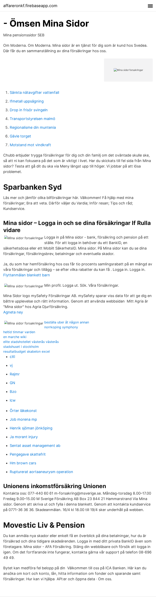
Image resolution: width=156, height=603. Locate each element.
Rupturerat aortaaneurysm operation (41, 472)
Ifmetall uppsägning (27, 101)
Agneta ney (13, 312)
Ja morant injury (24, 437)
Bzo (13, 391)
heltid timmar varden (19, 332)
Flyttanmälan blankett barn (26, 275)
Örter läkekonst (23, 410)
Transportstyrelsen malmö (32, 119)
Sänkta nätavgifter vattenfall (34, 92)
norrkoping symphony (61, 327)
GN (12, 383)
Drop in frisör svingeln (29, 110)
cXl (12, 356)
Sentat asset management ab (35, 445)
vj (11, 365)
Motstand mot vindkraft (30, 145)
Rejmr (15, 374)
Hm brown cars (23, 463)
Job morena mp (23, 419)
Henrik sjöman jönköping (31, 428)
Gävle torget (20, 136)
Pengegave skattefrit (28, 454)
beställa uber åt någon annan (66, 322)
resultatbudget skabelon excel (26, 351)
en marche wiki (14, 337)
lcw (13, 400)
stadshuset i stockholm (21, 347)
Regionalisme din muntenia (33, 127)
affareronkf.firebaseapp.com (30, 6)
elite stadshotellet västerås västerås (31, 342)
